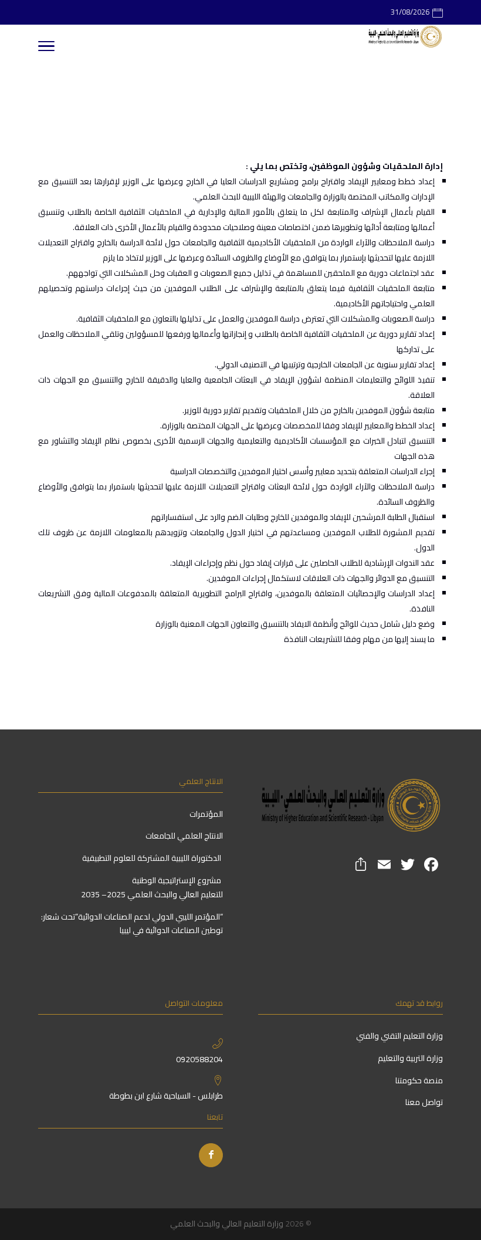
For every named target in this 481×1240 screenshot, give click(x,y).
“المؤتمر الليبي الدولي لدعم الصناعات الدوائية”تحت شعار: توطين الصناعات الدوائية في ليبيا (132, 923)
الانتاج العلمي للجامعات (184, 835)
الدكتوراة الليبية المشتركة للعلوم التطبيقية (152, 858)
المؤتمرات (206, 814)
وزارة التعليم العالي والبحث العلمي (226, 1223)
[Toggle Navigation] (46, 48)
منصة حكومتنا (418, 1080)
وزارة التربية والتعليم (410, 1058)
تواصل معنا (423, 1102)
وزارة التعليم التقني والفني (398, 1035)
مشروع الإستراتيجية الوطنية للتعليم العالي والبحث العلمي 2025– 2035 (152, 887)
